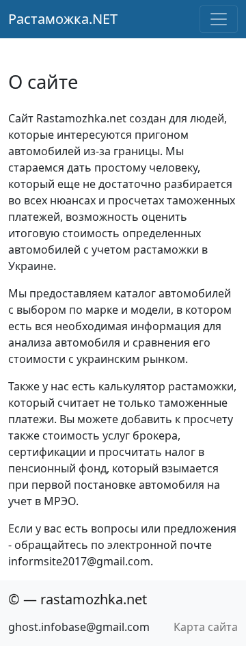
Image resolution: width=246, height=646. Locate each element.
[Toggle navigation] (219, 19)
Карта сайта (206, 626)
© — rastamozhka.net (77, 599)
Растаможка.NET (63, 19)
